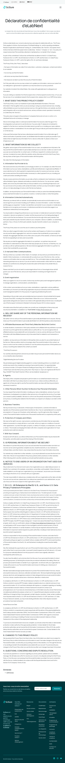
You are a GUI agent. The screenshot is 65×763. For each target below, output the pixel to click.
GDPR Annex (10, 673)
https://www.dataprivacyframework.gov (43, 523)
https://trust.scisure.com (44, 310)
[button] (60, 7)
